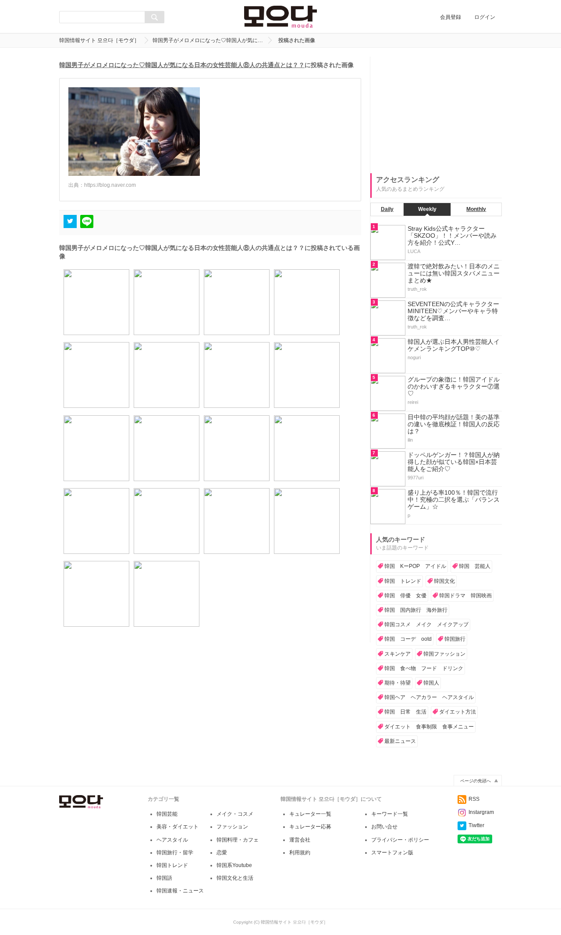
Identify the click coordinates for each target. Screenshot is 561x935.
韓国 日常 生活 (405, 712)
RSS (474, 799)
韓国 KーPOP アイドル (415, 566)
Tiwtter (476, 825)
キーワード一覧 (389, 814)
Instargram (481, 812)
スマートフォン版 (392, 852)
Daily (387, 209)
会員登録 (450, 17)
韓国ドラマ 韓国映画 (465, 595)
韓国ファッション (444, 654)
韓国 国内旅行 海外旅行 (415, 610)
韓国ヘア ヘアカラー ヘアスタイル (429, 697)
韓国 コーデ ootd (408, 639)
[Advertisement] (436, 111)
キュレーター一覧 (310, 814)
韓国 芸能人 (474, 566)
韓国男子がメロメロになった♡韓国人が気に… (208, 40)
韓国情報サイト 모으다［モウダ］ (99, 40)
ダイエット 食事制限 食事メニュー (429, 727)
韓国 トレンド (402, 581)
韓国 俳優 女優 (405, 595)
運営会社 (299, 840)
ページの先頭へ (475, 780)
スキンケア (397, 654)
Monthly (476, 209)
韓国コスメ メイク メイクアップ (426, 624)
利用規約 (299, 852)
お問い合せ (384, 827)
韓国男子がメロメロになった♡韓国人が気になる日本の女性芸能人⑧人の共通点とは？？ (182, 64)
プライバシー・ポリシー (400, 840)
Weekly (427, 209)
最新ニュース (400, 741)
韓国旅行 (454, 639)
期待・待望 (397, 683)
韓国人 (431, 683)
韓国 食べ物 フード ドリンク (423, 668)
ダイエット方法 (457, 712)
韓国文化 (444, 581)
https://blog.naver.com (110, 185)
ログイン (484, 17)
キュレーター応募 (310, 827)
